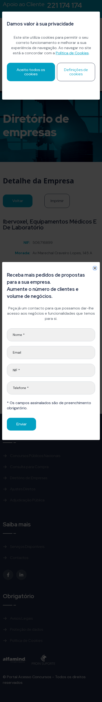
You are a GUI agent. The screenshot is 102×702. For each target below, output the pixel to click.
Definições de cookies (76, 71)
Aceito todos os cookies (31, 71)
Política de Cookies (72, 53)
